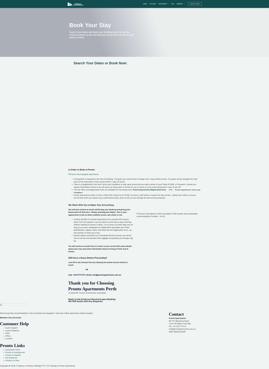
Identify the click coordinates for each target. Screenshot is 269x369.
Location (152, 4)
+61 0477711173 (179, 326)
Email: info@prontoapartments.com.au (104, 275)
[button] (195, 4)
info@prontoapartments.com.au (182, 329)
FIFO (172, 4)
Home (145, 4)
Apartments (162, 4)
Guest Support (11, 328)
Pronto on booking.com (15, 352)
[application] (168, 4)
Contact (180, 4)
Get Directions (11, 358)
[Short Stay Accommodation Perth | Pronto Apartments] (75, 4)
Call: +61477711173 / (77, 275)
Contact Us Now (12, 360)
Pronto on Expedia (13, 355)
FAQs (7, 333)
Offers (8, 336)
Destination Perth (12, 350)
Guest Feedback (12, 331)
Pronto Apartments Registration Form (149, 190)
